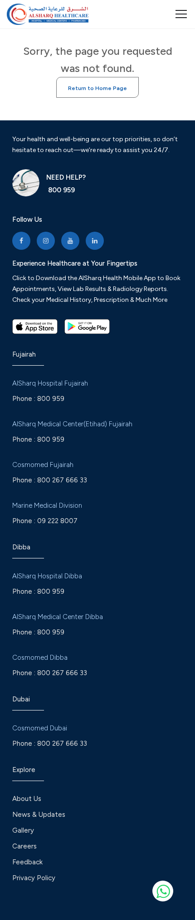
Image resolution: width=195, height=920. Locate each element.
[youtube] (70, 241)
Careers (24, 846)
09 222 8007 (57, 521)
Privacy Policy (33, 878)
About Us (26, 799)
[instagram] (46, 241)
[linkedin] (95, 241)
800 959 (60, 190)
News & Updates (38, 814)
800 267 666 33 (62, 480)
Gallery (23, 830)
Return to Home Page (97, 88)
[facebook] (21, 241)
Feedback (27, 862)
